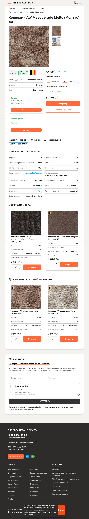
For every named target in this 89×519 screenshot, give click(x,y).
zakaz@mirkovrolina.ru (16, 438)
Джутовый (12, 473)
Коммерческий (35, 480)
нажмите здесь (28, 514)
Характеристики (18, 140)
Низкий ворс (13, 488)
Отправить (44, 401)
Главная (12, 9)
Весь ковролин (14, 469)
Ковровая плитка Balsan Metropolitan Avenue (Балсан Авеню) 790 (23, 239)
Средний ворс (13, 484)
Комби (10, 499)
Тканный (11, 495)
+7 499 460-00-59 (17, 435)
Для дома (34, 495)
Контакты (56, 487)
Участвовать (26, 110)
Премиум (11, 492)
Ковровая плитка (14, 477)
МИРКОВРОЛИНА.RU (23, 3)
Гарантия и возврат (60, 483)
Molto (42, 9)
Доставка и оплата (19, 144)
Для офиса (34, 492)
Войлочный (34, 469)
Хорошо (61, 510)
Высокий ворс (13, 480)
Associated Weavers (27, 9)
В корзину (63, 104)
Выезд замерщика (59, 490)
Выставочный (35, 477)
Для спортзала (36, 484)
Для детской (35, 488)
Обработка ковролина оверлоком (65, 479)
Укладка (55, 469)
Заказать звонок (15, 456)
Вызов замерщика (52, 140)
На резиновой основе (38, 473)
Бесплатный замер (63, 110)
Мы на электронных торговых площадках (64, 474)
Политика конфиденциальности (20, 512)
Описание (35, 140)
